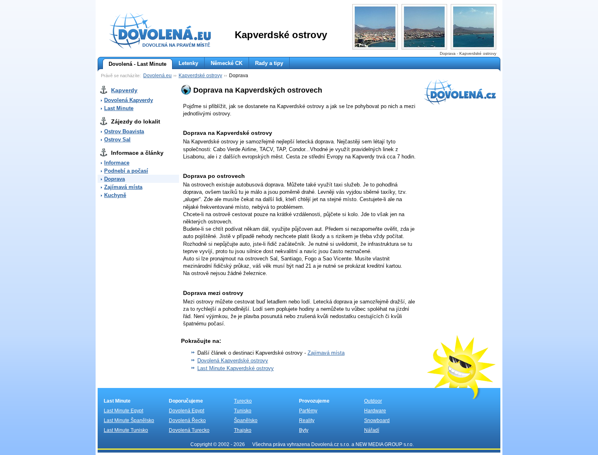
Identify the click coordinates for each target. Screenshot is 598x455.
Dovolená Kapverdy (128, 100)
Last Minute (118, 108)
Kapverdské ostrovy (200, 75)
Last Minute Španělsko (129, 420)
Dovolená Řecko (187, 420)
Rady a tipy (269, 63)
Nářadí (371, 430)
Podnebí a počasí (126, 171)
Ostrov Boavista (124, 131)
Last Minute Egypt (123, 411)
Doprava (114, 179)
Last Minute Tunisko (126, 430)
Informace (116, 163)
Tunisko (242, 411)
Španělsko (246, 420)
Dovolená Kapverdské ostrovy (232, 361)
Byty (303, 430)
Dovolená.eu (157, 75)
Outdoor (373, 401)
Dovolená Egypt (186, 411)
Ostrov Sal (117, 139)
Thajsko (242, 430)
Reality (306, 420)
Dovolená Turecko (189, 430)
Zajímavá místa (123, 187)
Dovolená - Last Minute (137, 64)
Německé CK (226, 63)
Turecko (243, 401)
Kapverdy (124, 90)
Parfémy (308, 411)
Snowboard (377, 420)
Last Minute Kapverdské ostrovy (235, 368)
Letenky (188, 63)
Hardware (375, 411)
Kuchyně (115, 195)
